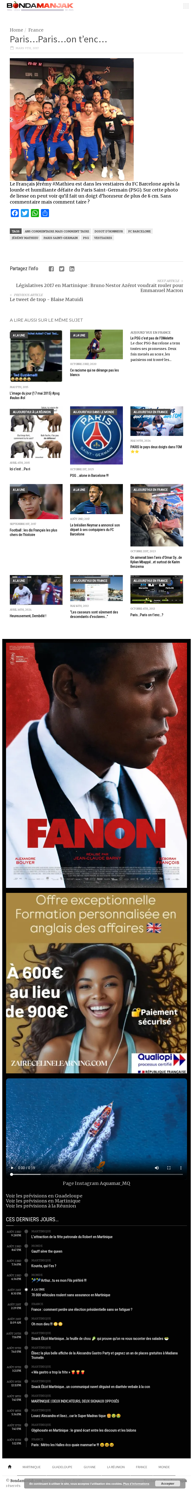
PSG (86, 238)
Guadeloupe (62, 1467)
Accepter (167, 1483)
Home (16, 30)
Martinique (41, 1231)
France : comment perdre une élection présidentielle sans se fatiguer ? (81, 1309)
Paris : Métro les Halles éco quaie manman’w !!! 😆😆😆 (72, 1445)
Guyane (90, 1467)
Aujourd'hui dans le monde (93, 412)
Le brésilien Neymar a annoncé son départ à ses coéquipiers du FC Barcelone (95, 529)
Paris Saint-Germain (60, 238)
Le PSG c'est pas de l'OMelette (151, 338)
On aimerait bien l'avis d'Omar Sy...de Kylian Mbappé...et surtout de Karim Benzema (156, 562)
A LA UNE (19, 335)
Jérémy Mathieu (25, 238)
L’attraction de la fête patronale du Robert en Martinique (72, 1237)
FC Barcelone (139, 231)
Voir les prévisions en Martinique (43, 1201)
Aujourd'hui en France (150, 332)
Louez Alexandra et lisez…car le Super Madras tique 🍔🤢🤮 (76, 1416)
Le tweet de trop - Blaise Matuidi (46, 299)
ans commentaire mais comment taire (57, 231)
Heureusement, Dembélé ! (28, 616)
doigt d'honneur (108, 231)
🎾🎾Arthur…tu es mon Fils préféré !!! (58, 1280)
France (35, 30)
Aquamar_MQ (115, 1183)
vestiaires (103, 238)
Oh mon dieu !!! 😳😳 (47, 1324)
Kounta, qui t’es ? (43, 1266)
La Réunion (116, 1467)
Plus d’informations (136, 1483)
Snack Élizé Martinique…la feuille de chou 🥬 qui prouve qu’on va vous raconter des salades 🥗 (100, 1338)
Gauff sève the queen (46, 1251)
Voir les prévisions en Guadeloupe (44, 1196)
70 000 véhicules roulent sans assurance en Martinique (70, 1295)
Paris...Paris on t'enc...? (146, 615)
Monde (37, 1246)
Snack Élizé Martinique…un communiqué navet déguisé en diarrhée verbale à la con (90, 1386)
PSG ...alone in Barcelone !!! (89, 476)
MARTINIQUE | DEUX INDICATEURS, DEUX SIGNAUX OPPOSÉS (75, 1401)
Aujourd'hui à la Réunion (32, 412)
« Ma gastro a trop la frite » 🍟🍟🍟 (58, 1372)
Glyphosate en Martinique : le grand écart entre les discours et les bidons (83, 1430)
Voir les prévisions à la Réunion (41, 1206)
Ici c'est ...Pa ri (20, 469)
